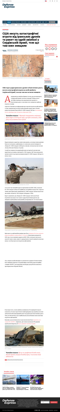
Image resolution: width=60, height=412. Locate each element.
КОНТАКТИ (56, 410)
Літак (11, 359)
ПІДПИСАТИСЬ (54, 402)
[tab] (47, 78)
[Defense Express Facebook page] (50, 1)
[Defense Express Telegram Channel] (57, 1)
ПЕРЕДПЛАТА (51, 410)
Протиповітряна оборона (18, 359)
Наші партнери (35, 24)
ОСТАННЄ (47, 78)
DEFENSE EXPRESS (12, 50)
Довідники (24, 24)
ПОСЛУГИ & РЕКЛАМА (44, 410)
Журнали (18, 24)
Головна (3, 30)
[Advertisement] (38, 11)
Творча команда (11, 24)
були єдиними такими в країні (26, 323)
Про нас (4, 24)
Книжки (29, 24)
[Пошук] (56, 22)
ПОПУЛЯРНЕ (48, 81)
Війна (9, 359)
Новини (7, 30)
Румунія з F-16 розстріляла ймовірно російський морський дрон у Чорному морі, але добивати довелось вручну (22, 389)
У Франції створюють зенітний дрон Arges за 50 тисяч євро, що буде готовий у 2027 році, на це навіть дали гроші (24, 117)
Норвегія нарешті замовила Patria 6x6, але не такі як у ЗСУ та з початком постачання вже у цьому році (50, 97)
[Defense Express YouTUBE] (52, 1)
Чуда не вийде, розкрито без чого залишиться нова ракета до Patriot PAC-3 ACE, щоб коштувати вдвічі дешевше (9, 389)
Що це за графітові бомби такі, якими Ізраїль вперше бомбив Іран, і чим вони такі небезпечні (23, 354)
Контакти (42, 24)
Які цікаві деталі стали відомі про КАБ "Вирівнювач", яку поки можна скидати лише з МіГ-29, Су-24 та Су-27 (37, 389)
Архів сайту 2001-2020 (51, 24)
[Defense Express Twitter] (54, 1)
